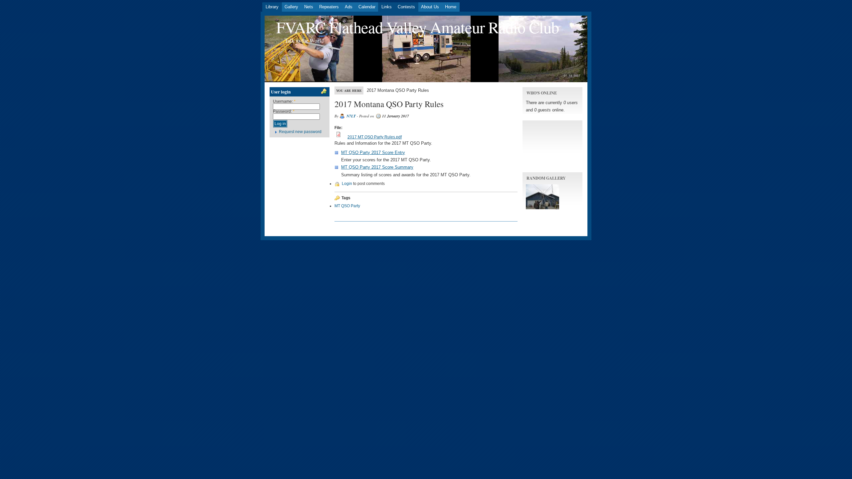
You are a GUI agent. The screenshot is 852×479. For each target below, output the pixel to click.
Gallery (291, 6)
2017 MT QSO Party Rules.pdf (374, 137)
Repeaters (329, 6)
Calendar (366, 6)
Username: (284, 101)
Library (272, 6)
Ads (348, 6)
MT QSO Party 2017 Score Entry (373, 152)
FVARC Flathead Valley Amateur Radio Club (417, 27)
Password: (284, 111)
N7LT (351, 116)
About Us (430, 6)
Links (386, 6)
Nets (308, 6)
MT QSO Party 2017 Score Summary (377, 167)
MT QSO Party (347, 206)
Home (450, 6)
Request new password (300, 131)
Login (347, 183)
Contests (406, 6)
